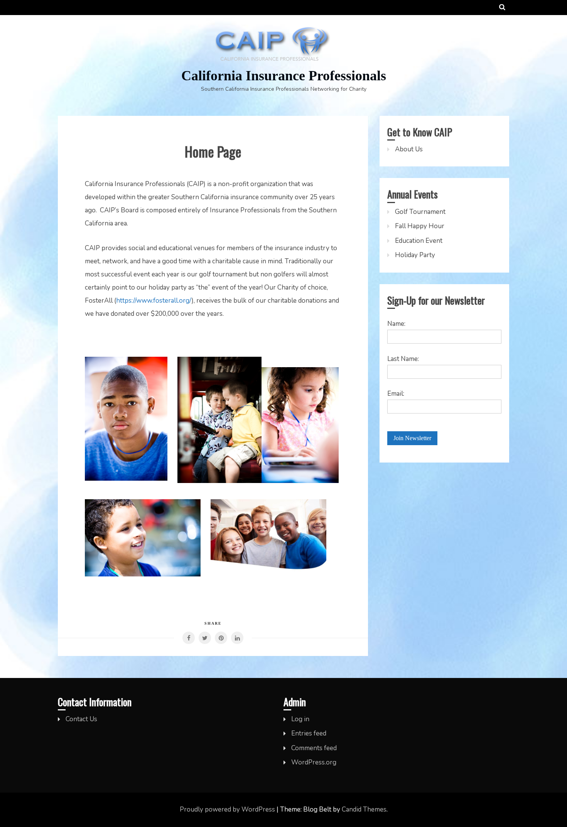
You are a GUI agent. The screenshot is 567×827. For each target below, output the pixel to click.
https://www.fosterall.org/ (154, 300)
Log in (300, 719)
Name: (396, 323)
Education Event (418, 240)
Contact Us (81, 719)
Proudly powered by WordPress (228, 809)
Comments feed (314, 748)
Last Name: (403, 358)
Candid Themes (364, 809)
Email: (395, 393)
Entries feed (308, 733)
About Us (409, 149)
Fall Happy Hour (419, 226)
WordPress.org (313, 762)
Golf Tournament (420, 211)
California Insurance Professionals (283, 75)
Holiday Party (415, 255)
